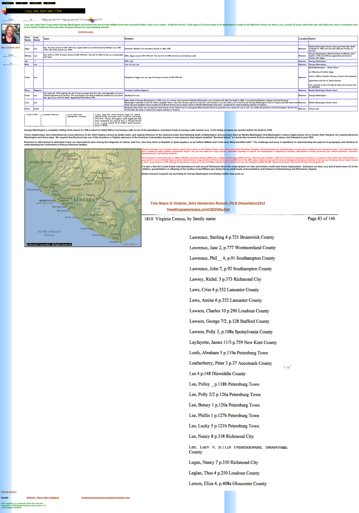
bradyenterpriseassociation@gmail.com (106, 497)
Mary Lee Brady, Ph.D (10, 47)
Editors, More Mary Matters (43, 497)
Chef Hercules (85, 32)
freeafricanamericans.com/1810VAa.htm (198, 209)
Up (13, 492)
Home (5, 492)
